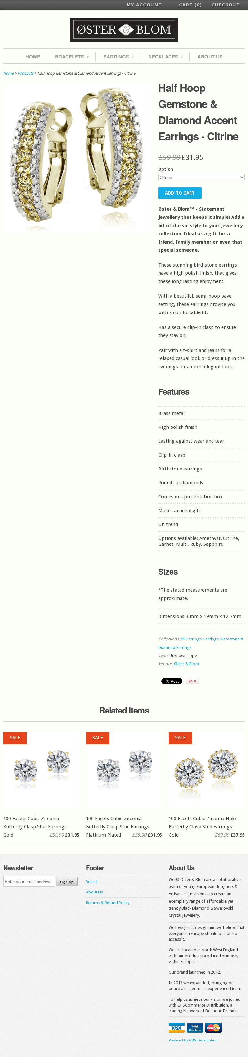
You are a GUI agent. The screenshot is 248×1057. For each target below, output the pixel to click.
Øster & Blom (186, 663)
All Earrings (191, 639)
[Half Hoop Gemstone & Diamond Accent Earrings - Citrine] (77, 231)
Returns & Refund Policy (107, 902)
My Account (144, 5)
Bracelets (72, 56)
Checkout (226, 5)
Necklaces (165, 56)
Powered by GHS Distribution (193, 1040)
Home (33, 56)
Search (92, 881)
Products (25, 73)
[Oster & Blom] (124, 30)
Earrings (118, 56)
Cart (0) (190, 5)
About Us (210, 56)
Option (165, 169)
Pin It (192, 681)
